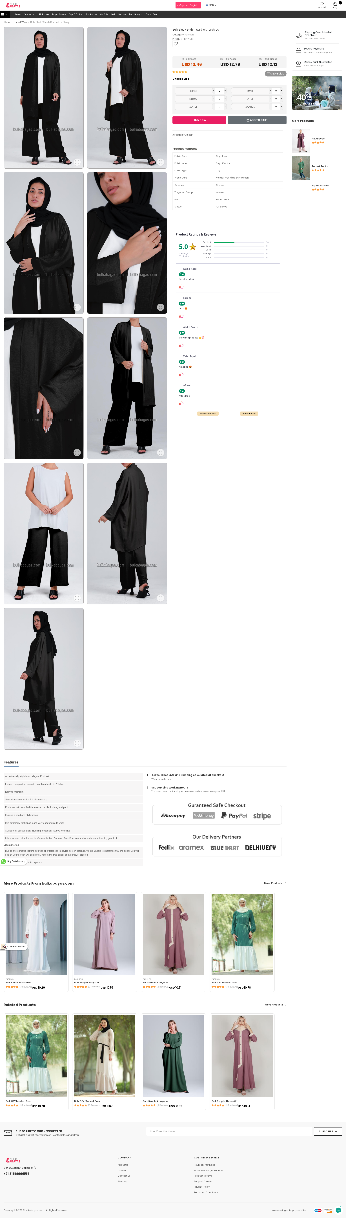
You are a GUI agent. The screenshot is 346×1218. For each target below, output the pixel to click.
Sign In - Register (189, 5)
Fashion (189, 34)
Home (18, 14)
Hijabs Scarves (320, 185)
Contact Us (124, 1176)
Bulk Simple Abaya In (155, 1101)
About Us (123, 1165)
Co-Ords (104, 14)
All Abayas (44, 14)
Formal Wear (152, 14)
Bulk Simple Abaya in (86, 982)
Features (11, 762)
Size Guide (277, 73)
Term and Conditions (206, 1192)
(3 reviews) (25, 987)
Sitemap (123, 1181)
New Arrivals (30, 14)
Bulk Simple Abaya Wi (155, 982)
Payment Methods (204, 1165)
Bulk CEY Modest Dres (224, 982)
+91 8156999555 (16, 1173)
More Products (273, 883)
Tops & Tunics (75, 14)
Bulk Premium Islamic (18, 982)
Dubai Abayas (135, 14)
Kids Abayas (91, 14)
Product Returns (203, 1176)
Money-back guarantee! (208, 1170)
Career (122, 1170)
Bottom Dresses (118, 14)
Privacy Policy (202, 1186)
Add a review (249, 413)
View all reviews (207, 413)
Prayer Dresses (59, 14)
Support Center (203, 1181)
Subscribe (326, 1131)
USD (211, 5)
